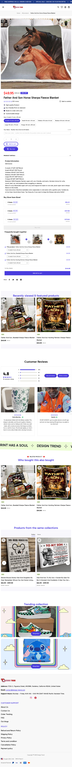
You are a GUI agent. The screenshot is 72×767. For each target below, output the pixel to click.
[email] (15, 690)
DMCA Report (19, 759)
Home (18, 13)
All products (25, 13)
